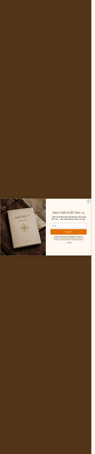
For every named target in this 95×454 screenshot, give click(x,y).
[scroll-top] (81, 443)
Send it (68, 231)
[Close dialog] (88, 201)
